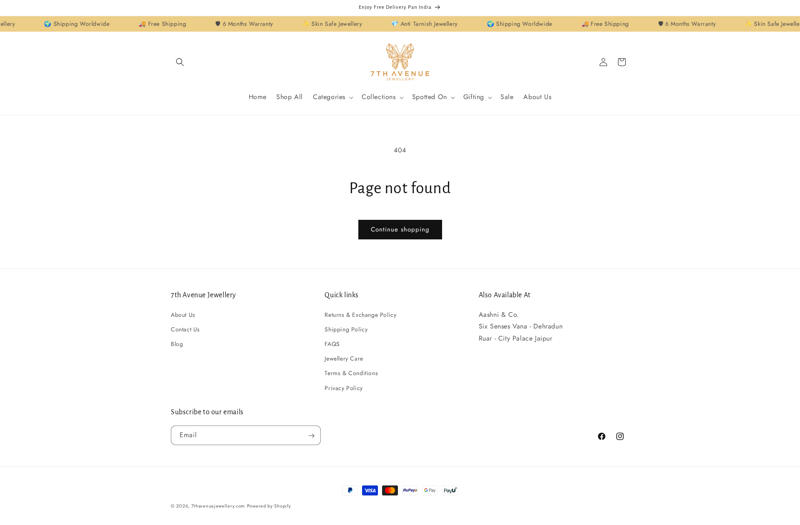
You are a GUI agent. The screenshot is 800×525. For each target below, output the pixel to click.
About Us (183, 314)
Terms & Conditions (351, 373)
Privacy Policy (343, 387)
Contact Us (185, 329)
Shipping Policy (346, 329)
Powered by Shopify (269, 506)
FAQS (332, 343)
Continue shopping (400, 229)
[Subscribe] (311, 435)
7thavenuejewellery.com (218, 506)
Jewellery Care (344, 358)
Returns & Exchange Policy (360, 314)
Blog (177, 343)
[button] (180, 62)
